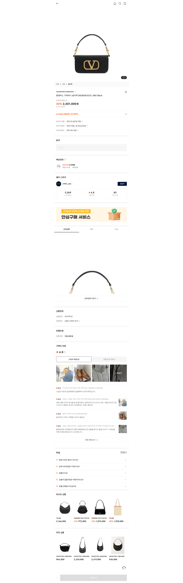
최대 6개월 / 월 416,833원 (76, 126)
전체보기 (123, 452)
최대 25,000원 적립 (74, 121)
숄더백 (70, 84)
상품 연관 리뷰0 (109, 359)
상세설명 (66, 229)
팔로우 (122, 184)
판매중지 (93, 578)
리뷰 (91, 229)
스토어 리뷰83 (73, 359)
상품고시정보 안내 (71, 321)
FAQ (116, 229)
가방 (63, 84)
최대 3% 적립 (72, 130)
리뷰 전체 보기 (90, 440)
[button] (91, 114)
